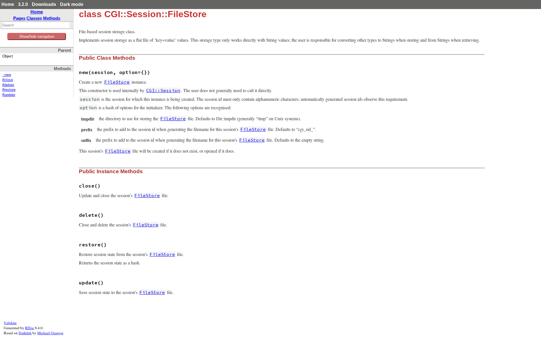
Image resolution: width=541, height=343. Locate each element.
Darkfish (25, 332)
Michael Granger (50, 332)
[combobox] (36, 25)
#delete (8, 85)
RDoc (29, 327)
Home (7, 4)
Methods (51, 18)
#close (7, 80)
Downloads (44, 4)
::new (6, 75)
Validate (10, 322)
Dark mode (71, 4)
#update (8, 95)
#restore (8, 90)
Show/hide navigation (36, 36)
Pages (19, 18)
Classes (34, 18)
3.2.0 (23, 4)
